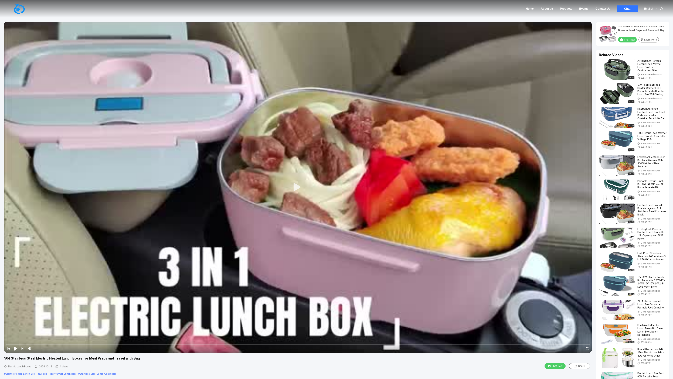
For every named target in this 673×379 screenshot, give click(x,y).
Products (566, 8)
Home (530, 8)
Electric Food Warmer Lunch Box (57, 373)
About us (547, 8)
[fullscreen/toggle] (587, 348)
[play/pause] (15, 348)
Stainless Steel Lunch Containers (98, 373)
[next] (22, 348)
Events (584, 8)
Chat (627, 8)
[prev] (8, 348)
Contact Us (603, 8)
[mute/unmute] (29, 348)
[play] (298, 187)
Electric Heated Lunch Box (20, 373)
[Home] (19, 9)
